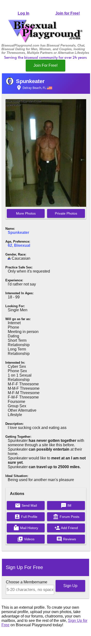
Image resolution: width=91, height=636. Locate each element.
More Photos (26, 213)
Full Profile (25, 517)
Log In (23, 13)
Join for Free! (67, 13)
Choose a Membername (26, 582)
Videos (25, 539)
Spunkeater (30, 81)
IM (66, 505)
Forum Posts (66, 517)
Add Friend (66, 528)
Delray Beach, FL (31, 87)
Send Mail (26, 505)
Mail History (25, 528)
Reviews (66, 539)
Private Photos (66, 213)
